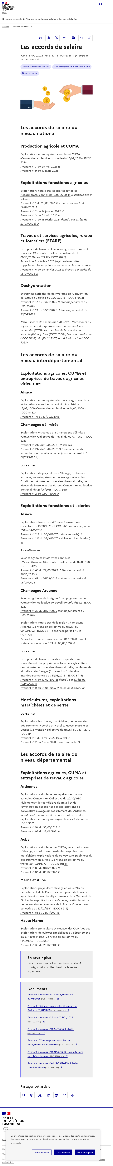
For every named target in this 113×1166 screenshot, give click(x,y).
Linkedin (40, 38)
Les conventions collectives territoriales (53, 963)
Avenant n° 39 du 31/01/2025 (38, 611)
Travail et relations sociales (35, 66)
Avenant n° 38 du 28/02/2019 (39, 945)
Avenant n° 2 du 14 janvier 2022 (40, 211)
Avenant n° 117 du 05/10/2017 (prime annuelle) (49, 534)
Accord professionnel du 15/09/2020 (44, 195)
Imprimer (73, 38)
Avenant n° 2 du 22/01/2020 (38, 494)
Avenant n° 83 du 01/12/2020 (38, 868)
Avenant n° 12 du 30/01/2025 (38, 302)
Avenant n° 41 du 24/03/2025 (38, 578)
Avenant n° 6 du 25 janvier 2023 (40, 270)
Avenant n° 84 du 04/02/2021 (39, 872)
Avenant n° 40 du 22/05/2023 (39, 570)
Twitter (57, 38)
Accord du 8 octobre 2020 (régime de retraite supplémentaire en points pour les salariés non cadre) (54, 263)
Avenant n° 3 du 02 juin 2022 (39, 215)
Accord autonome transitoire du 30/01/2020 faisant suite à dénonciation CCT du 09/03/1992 (53, 641)
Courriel (81, 38)
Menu (109, 4)
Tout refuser (63, 1152)
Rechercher (101, 4)
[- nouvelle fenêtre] (66, 864)
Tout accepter (85, 1152)
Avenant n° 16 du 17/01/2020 (38, 417)
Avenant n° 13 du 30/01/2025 (38, 310)
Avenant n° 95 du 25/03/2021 (39, 831)
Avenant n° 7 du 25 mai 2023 (39, 167)
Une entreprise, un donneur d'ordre (72, 66)
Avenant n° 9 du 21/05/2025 (38, 688)
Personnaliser (41, 1152)
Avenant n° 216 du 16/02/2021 (39, 445)
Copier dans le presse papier (90, 38)
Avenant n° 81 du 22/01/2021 (38, 913)
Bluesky (65, 38)
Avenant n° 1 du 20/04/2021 (37, 203)
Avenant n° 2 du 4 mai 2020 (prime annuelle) (48, 742)
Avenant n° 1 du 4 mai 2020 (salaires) (43, 738)
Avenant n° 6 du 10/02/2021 (37, 680)
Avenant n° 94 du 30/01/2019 (38, 827)
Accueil (5, 26)
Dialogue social (29, 73)
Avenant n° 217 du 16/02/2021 (39, 449)
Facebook (48, 38)
